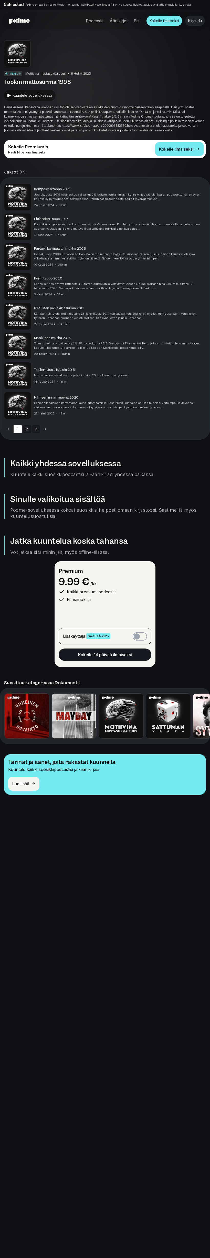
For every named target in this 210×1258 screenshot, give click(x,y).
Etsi (137, 20)
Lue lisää (185, 4)
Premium (71, 571)
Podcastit (94, 20)
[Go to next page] (45, 429)
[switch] (140, 636)
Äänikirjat (119, 20)
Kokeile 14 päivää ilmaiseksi (105, 654)
